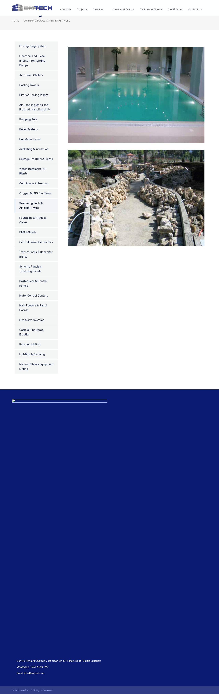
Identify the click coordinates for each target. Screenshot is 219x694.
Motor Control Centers (33, 295)
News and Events (123, 9)
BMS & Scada (27, 232)
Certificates (175, 9)
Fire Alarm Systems (31, 320)
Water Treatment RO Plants (32, 171)
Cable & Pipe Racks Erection (31, 332)
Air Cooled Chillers (31, 75)
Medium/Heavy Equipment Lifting (36, 366)
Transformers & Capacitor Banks (36, 254)
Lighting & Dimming (32, 354)
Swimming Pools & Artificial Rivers (31, 205)
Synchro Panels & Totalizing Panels (30, 269)
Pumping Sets (28, 119)
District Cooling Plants (33, 95)
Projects (82, 9)
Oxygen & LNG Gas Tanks (35, 193)
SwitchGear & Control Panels (33, 283)
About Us (65, 9)
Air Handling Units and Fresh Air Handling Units (35, 107)
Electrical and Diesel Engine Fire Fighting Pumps (32, 60)
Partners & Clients (151, 9)
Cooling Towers (29, 85)
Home (15, 20)
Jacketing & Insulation (33, 149)
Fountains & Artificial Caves (32, 220)
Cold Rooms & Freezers (34, 183)
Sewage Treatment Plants (36, 159)
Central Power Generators (36, 242)
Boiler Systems (28, 129)
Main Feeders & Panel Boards (33, 308)
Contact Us (195, 9)
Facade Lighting (29, 344)
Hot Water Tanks (29, 139)
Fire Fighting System (32, 46)
